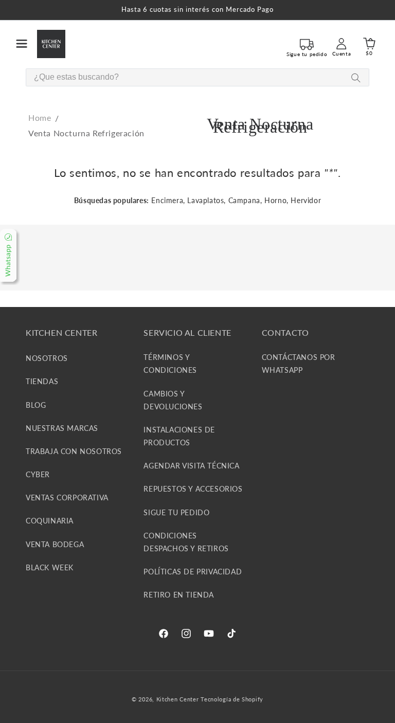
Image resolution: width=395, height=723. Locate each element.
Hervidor (306, 200)
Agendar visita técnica (191, 465)
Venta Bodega (55, 544)
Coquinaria (50, 520)
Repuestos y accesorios (192, 488)
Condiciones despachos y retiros (185, 542)
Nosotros (47, 358)
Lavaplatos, (206, 200)
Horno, (276, 200)
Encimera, (168, 200)
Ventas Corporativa (67, 497)
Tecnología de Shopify (232, 699)
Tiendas (42, 381)
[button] (21, 43)
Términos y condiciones (170, 363)
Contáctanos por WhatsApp (298, 363)
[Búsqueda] (356, 78)
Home (39, 117)
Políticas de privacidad (192, 571)
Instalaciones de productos (179, 436)
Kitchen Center (177, 699)
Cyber (38, 474)
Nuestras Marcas (62, 428)
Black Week (50, 567)
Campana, (245, 200)
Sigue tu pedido (176, 512)
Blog (36, 405)
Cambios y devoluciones (172, 400)
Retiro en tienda (178, 594)
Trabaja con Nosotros (74, 451)
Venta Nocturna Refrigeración (86, 133)
